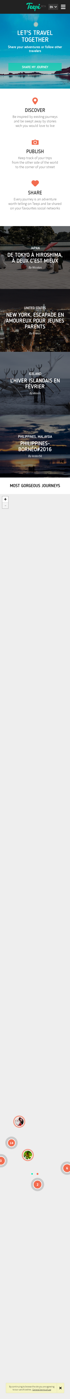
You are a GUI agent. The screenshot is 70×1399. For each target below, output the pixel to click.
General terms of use (41, 1389)
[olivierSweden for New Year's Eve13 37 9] (19, 1122)
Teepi (35, 7)
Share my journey (35, 67)
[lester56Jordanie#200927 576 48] (28, 1155)
